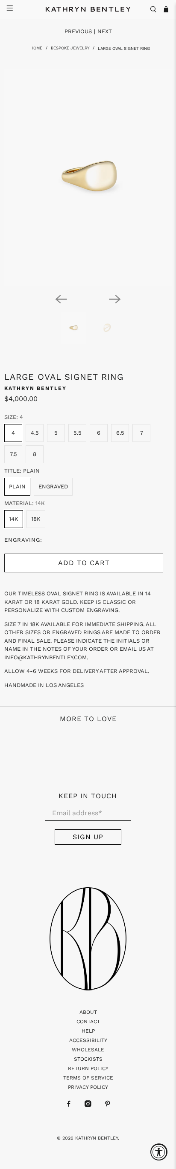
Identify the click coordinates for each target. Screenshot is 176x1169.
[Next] (115, 299)
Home (36, 48)
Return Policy (88, 1068)
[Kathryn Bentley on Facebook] (68, 1105)
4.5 (35, 433)
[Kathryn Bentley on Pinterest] (107, 1105)
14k (13, 519)
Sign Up (88, 837)
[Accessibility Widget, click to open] (158, 1151)
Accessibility (88, 1040)
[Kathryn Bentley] (88, 9)
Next (104, 31)
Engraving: (23, 540)
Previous (78, 31)
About (88, 1012)
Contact (88, 1022)
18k (36, 519)
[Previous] (61, 299)
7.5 (13, 454)
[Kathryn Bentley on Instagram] (88, 1105)
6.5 (120, 433)
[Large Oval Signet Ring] (88, 177)
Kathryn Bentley (35, 388)
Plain (17, 486)
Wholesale (88, 1050)
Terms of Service (88, 1078)
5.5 (77, 433)
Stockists (88, 1059)
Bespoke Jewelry (70, 48)
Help (88, 1031)
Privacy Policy (88, 1087)
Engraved (53, 486)
